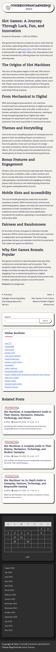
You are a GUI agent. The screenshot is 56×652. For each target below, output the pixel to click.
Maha (8, 422)
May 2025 (9, 630)
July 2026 (8, 572)
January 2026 (10, 599)
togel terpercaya (12, 359)
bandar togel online (13, 362)
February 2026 (10, 595)
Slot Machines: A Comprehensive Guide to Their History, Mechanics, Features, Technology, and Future (27, 415)
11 (15, 537)
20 (28, 541)
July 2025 (8, 621)
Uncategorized (17, 284)
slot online (9, 349)
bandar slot (10, 352)
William (34, 36)
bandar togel (10, 380)
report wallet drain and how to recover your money (27, 374)
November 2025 (11, 608)
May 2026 (9, 581)
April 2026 (9, 586)
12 (21, 537)
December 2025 (11, 603)
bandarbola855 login (14, 371)
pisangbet (9, 365)
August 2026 (10, 568)
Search (8, 317)
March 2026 (9, 590)
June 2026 (9, 577)
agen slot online (12, 377)
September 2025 (11, 617)
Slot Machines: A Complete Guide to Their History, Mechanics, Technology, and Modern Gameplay (27, 449)
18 (15, 541)
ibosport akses (11, 387)
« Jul (27, 556)
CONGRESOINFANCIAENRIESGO (31, 5)
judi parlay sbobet (13, 356)
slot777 (8, 343)
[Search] (49, 7)
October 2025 (10, 612)
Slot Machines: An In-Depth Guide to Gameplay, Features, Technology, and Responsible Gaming (25, 483)
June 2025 (9, 626)
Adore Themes (28, 647)
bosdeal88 (9, 346)
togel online (26, 49)
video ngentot (11, 368)
